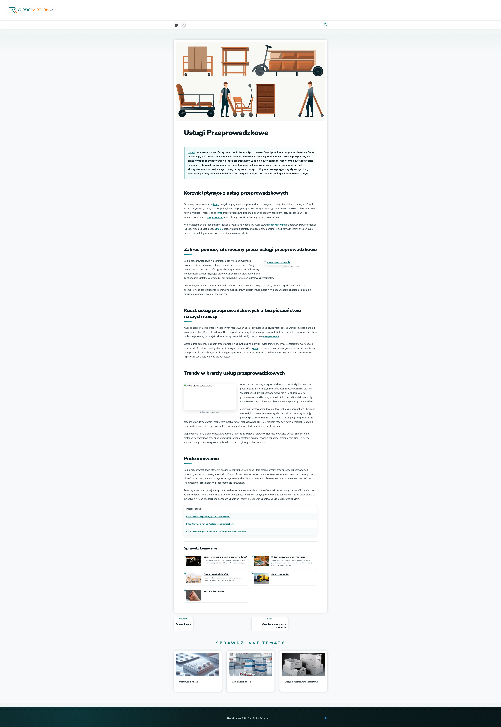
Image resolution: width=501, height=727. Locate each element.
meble (219, 228)
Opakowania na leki (188, 681)
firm (283, 224)
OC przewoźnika (280, 574)
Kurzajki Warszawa (214, 591)
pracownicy (274, 224)
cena (255, 348)
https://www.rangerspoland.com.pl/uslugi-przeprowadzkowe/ (216, 531)
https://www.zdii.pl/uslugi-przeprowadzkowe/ (208, 516)
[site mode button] (183, 25)
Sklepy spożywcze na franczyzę (288, 557)
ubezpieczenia (271, 336)
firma (219, 212)
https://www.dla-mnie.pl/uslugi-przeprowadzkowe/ (210, 524)
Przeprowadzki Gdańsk (216, 574)
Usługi (191, 152)
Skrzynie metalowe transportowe (301, 681)
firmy (216, 204)
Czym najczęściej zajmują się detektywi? (225, 557)
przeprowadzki (215, 217)
